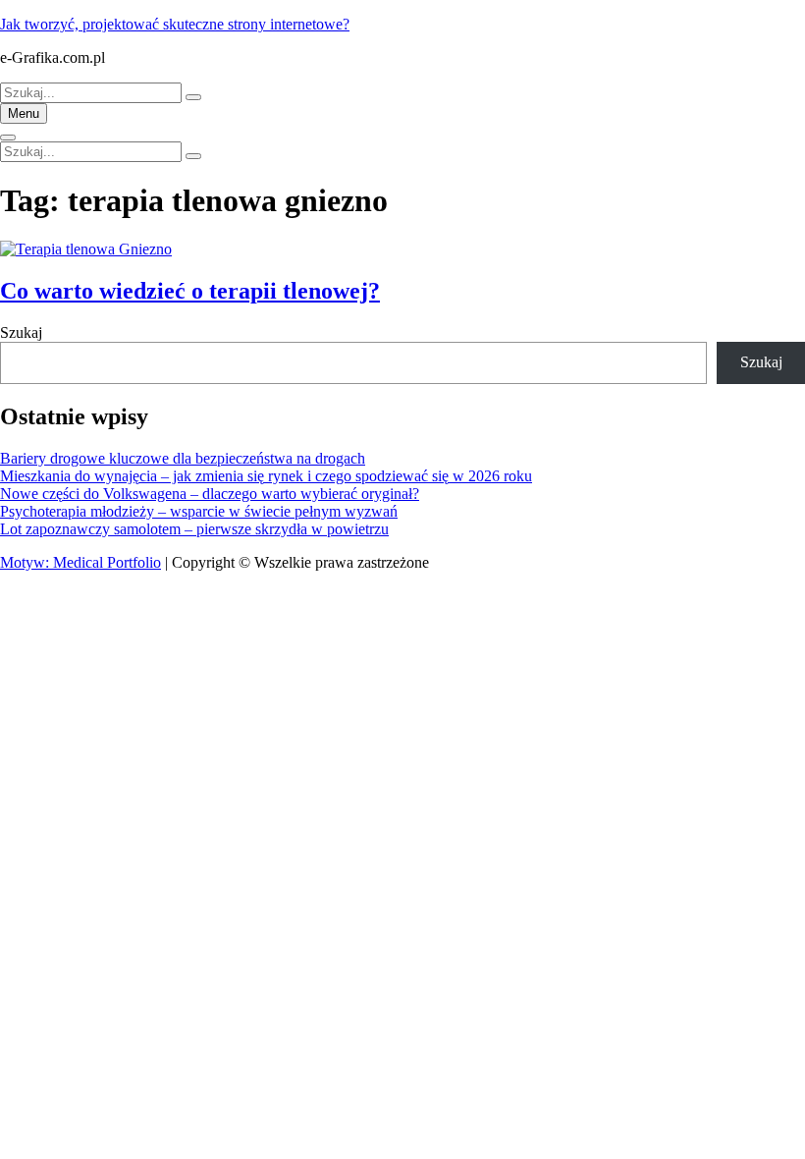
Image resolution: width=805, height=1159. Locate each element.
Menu (23, 113)
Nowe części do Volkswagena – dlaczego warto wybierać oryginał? (209, 493)
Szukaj (21, 332)
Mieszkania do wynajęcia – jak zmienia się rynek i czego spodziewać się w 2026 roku (266, 476)
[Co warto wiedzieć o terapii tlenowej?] (86, 249)
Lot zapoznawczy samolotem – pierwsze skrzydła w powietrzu (194, 529)
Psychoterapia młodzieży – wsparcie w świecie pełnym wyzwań (199, 511)
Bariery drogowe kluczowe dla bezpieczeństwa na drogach (182, 458)
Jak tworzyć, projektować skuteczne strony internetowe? (174, 24)
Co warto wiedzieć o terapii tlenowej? (190, 291)
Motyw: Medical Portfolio (80, 562)
